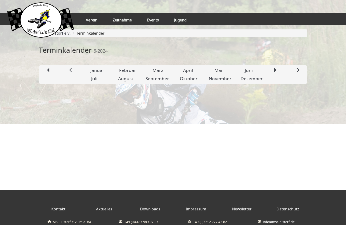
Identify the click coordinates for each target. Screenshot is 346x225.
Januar (97, 70)
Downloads (150, 209)
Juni (249, 70)
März (158, 70)
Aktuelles (104, 209)
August (125, 79)
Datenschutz (288, 209)
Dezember (252, 79)
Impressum (196, 209)
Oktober (188, 79)
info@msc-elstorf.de (279, 222)
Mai (218, 70)
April (188, 70)
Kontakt (58, 209)
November (220, 79)
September (157, 79)
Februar (127, 70)
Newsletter (242, 209)
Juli (94, 79)
